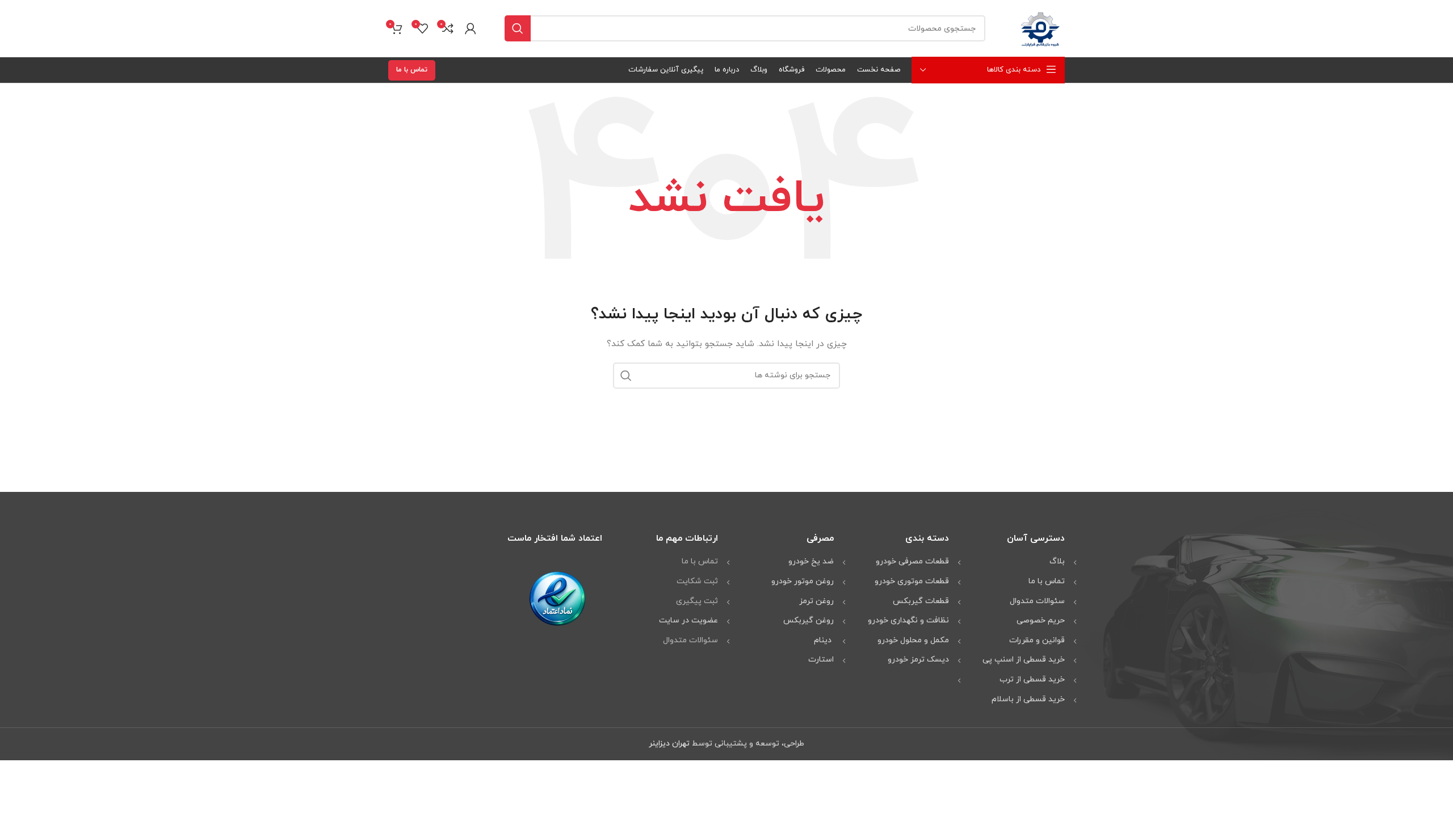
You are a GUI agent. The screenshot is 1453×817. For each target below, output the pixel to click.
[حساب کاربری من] (470, 28)
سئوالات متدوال (690, 640)
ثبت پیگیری (697, 601)
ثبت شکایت (697, 581)
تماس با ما (411, 69)
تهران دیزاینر (669, 743)
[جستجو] (518, 28)
